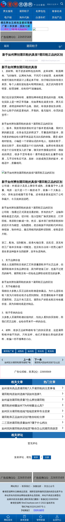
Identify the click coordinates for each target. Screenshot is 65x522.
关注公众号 (49, 486)
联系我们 (26, 486)
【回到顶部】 (39, 510)
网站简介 (15, 486)
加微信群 (37, 486)
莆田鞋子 (32, 45)
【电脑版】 (25, 510)
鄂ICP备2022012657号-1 (33, 506)
